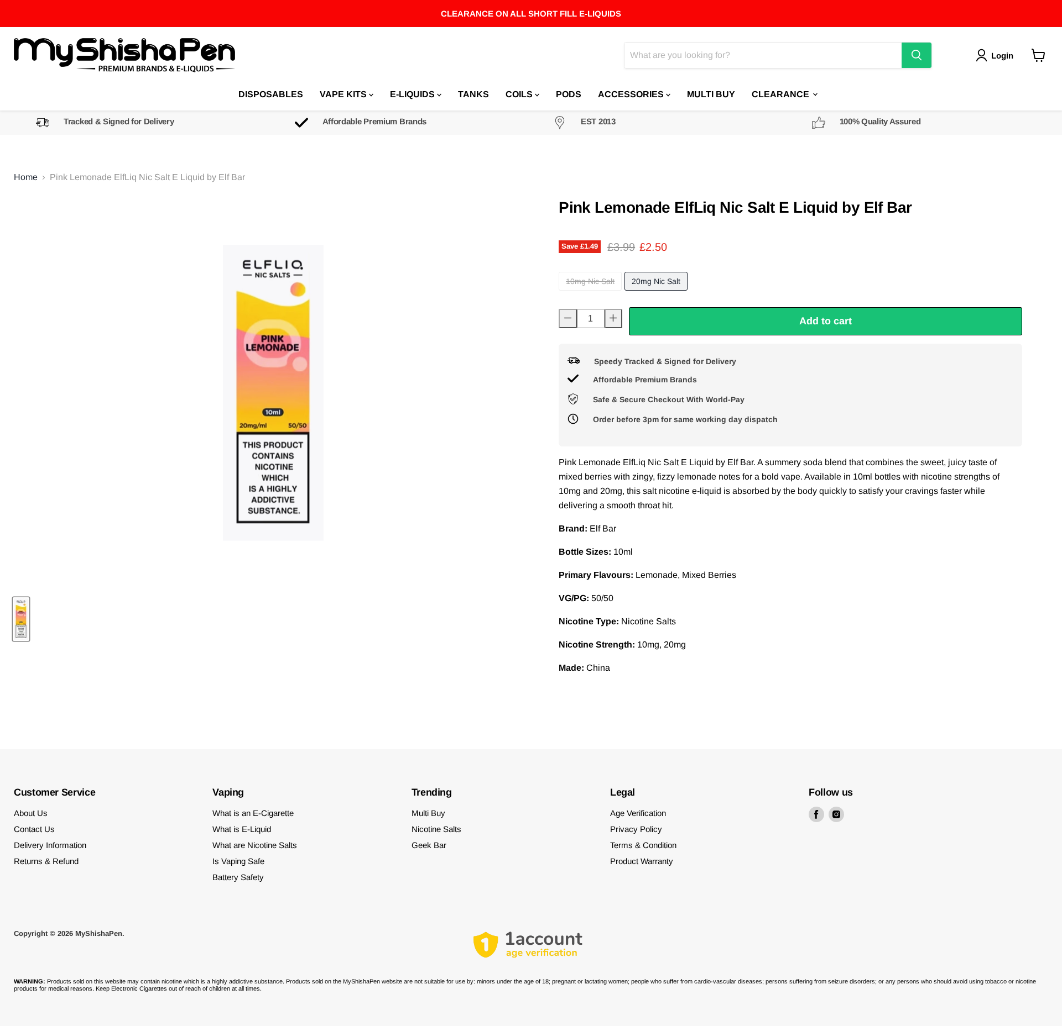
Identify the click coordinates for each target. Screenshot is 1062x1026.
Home (26, 177)
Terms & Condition (643, 845)
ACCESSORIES (632, 93)
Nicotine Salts (436, 829)
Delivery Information (50, 845)
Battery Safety (238, 877)
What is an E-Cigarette (253, 813)
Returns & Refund (46, 861)
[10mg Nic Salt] (591, 293)
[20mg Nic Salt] (657, 293)
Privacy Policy (636, 829)
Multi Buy (428, 813)
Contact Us (34, 829)
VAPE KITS (344, 93)
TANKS (473, 93)
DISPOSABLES (270, 93)
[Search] (916, 55)
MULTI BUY (711, 93)
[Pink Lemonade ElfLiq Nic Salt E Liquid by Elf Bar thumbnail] (21, 619)
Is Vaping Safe (238, 861)
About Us (31, 813)
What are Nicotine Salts (254, 845)
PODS (568, 93)
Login (1002, 55)
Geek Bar (429, 845)
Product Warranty (641, 861)
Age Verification (638, 813)
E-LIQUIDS (413, 93)
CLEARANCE (781, 93)
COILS (520, 93)
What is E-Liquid (241, 829)
